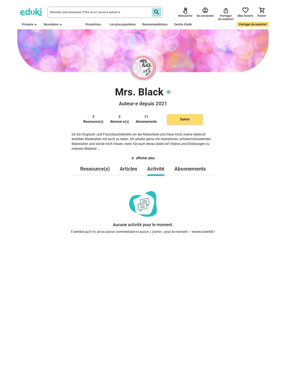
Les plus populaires (123, 24)
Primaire (27, 24)
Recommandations (154, 24)
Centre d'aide (183, 24)
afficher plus (145, 158)
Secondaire (51, 24)
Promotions (93, 24)
